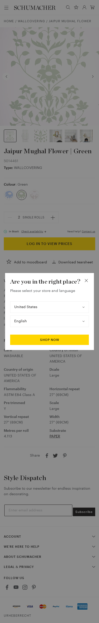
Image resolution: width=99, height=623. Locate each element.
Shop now (49, 339)
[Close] (86, 280)
